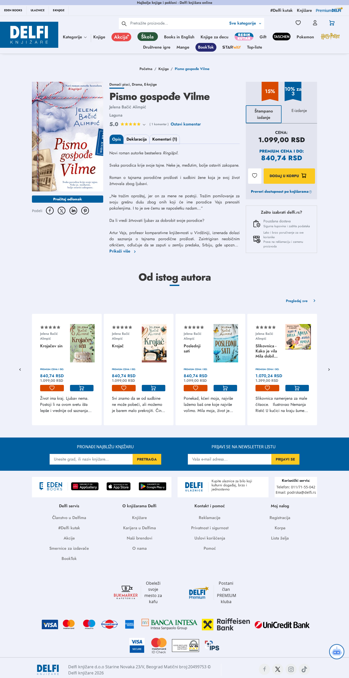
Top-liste (254, 47)
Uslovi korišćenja (209, 538)
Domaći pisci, (120, 84)
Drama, (138, 84)
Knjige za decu (214, 37)
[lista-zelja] (52, 388)
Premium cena (275, 151)
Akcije (69, 538)
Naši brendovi (139, 538)
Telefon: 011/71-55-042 (295, 487)
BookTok (206, 47)
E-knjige (150, 84)
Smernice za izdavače (69, 548)
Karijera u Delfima (139, 528)
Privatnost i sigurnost (209, 528)
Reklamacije (209, 518)
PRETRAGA (147, 459)
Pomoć (210, 548)
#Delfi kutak (69, 528)
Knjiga (163, 68)
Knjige (99, 37)
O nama (139, 548)
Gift (263, 37)
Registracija (280, 518)
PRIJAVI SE (285, 459)
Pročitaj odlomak (67, 199)
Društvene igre (156, 47)
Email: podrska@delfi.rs (296, 492)
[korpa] (82, 388)
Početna (145, 68)
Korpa (280, 528)
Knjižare (139, 518)
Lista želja (280, 538)
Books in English (179, 37)
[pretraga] (124, 23)
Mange (183, 47)
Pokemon (305, 37)
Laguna (115, 115)
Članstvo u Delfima (69, 518)
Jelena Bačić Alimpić (127, 107)
